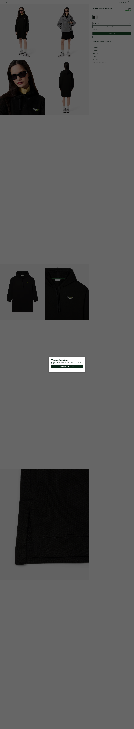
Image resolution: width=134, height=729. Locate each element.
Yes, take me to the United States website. (67, 366)
